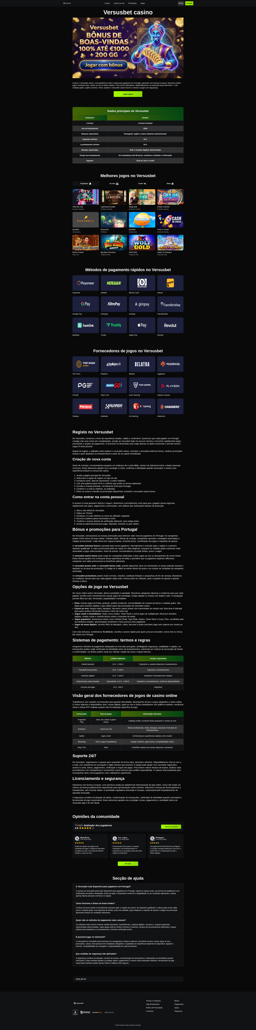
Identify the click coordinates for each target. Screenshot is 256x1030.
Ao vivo (112, 183)
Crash (140, 183)
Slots (169, 183)
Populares (84, 183)
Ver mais (128, 864)
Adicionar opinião (171, 827)
